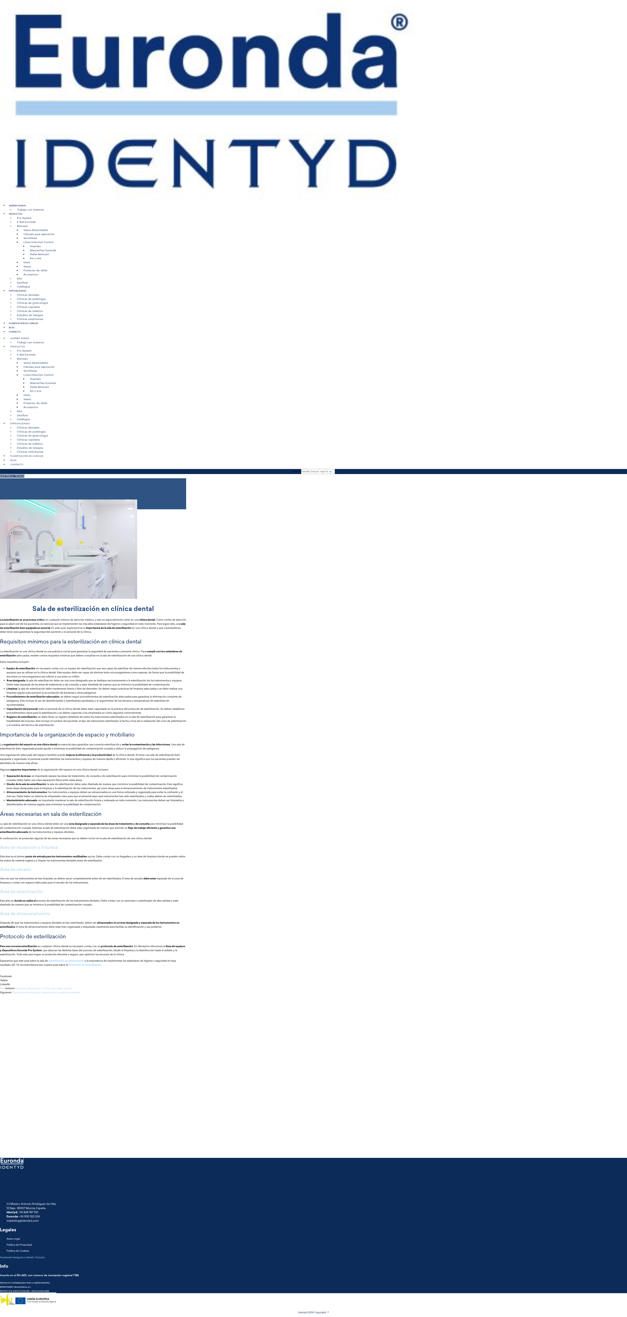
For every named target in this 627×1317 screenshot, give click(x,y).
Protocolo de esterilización (85, 964)
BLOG (11, 327)
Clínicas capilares (28, 307)
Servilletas (30, 238)
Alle (19, 278)
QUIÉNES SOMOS (17, 205)
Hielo (27, 262)
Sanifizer (22, 282)
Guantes (35, 246)
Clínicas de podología (31, 299)
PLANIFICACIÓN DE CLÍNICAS (23, 323)
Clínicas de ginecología (32, 302)
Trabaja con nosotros (30, 209)
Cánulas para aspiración (39, 234)
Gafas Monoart (39, 254)
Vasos (27, 266)
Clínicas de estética (30, 311)
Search (296, 471)
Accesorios (31, 274)
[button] (93, 976)
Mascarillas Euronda (43, 250)
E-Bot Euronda (26, 221)
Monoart (22, 226)
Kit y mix (35, 258)
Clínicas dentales (28, 294)
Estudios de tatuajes (30, 315)
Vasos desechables (36, 230)
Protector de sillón (36, 270)
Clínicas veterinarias (30, 319)
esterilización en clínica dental (66, 960)
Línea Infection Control (39, 242)
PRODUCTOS (15, 214)
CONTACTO (15, 332)
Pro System (24, 218)
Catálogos (23, 286)
